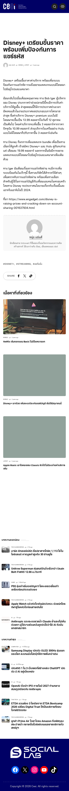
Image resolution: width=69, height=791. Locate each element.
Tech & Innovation (17, 547)
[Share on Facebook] (19, 276)
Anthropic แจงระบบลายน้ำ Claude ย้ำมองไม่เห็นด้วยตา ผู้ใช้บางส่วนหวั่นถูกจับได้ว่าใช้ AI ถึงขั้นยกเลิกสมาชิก (38, 625)
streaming (24, 264)
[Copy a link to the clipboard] (31, 276)
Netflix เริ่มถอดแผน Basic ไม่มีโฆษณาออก (24, 342)
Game (13, 582)
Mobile (20, 65)
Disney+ (9, 264)
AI (11, 617)
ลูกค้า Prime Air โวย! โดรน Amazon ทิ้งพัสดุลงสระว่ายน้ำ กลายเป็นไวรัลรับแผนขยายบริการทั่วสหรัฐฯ (37, 724)
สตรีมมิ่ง (38, 264)
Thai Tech (14, 699)
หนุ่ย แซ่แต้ (35, 237)
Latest (26, 65)
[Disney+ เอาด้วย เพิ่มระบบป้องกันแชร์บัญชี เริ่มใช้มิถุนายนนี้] (34, 375)
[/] (62, 6)
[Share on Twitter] (25, 276)
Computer (14, 647)
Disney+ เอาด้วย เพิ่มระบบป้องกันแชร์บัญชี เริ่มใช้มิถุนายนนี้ (32, 403)
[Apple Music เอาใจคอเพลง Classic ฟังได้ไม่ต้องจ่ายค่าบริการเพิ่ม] (34, 437)
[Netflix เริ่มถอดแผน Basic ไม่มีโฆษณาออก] (34, 316)
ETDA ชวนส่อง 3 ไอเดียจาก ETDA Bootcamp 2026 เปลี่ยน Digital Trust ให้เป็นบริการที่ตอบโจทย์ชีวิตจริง (37, 707)
